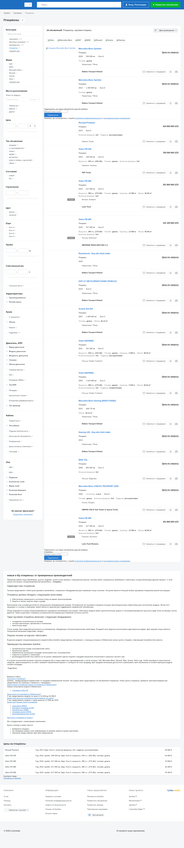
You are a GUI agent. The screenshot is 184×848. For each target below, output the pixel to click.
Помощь (7, 801)
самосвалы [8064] (19, 706)
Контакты (7, 805)
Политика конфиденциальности (58, 801)
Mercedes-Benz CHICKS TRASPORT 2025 (99, 486)
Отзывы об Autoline (53, 809)
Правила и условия (53, 796)
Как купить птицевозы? (16, 679)
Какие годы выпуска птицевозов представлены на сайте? (30, 698)
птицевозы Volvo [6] (20, 690)
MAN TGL (83, 460)
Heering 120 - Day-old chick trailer (95, 432)
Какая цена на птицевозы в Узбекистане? (24, 694)
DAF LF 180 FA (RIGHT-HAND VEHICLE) (98, 281)
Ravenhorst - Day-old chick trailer (94, 253)
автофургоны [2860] (20, 710)
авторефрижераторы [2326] (23, 714)
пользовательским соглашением (116, 118)
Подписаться (53, 115)
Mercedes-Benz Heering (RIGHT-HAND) (97, 401)
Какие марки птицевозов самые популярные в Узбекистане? (32, 685)
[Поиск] (39, 4)
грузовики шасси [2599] (21, 712)
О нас (6, 796)
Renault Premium (87, 123)
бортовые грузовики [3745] (23, 708)
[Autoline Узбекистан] (12, 5)
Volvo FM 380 (85, 181)
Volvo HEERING (86, 341)
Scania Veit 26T (86, 309)
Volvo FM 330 (85, 149)
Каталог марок (51, 813)
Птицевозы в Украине (12, 778)
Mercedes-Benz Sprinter (90, 49)
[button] (170, 71)
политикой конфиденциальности (88, 118)
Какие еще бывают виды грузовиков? (22, 702)
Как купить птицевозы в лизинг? (20, 718)
